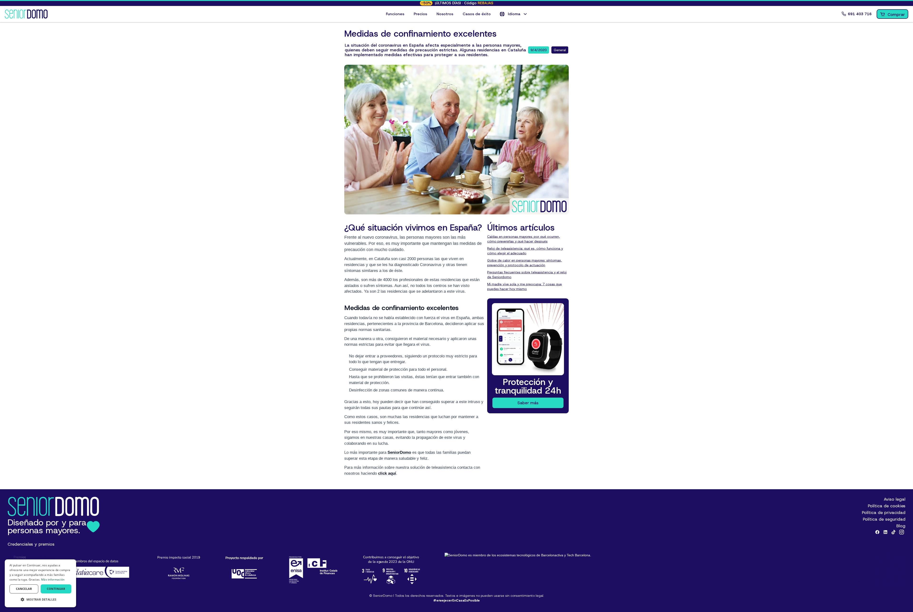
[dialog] (40, 583)
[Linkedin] (885, 532)
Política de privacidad (883, 512)
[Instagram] (901, 532)
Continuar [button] (56, 589)
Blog (900, 525)
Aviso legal (894, 499)
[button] (513, 14)
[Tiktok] (893, 532)
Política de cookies (886, 505)
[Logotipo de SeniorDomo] (26, 14)
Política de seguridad (884, 519)
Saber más (528, 402)
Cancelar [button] (24, 589)
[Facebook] (877, 532)
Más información (53, 579)
